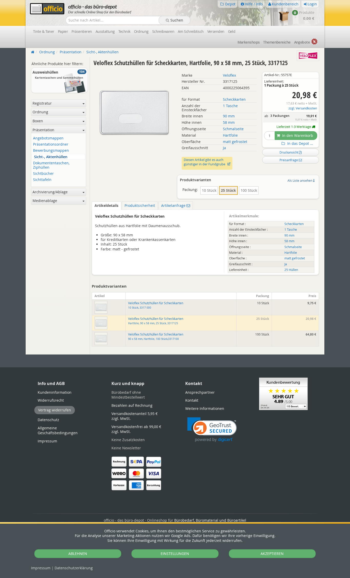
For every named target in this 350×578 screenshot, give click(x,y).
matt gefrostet (235, 141)
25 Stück (228, 190)
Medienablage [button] (45, 200)
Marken (249, 42)
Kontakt (191, 400)
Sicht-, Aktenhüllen (50, 157)
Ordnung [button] (40, 111)
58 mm (229, 122)
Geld (231, 31)
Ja (224, 147)
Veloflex (229, 75)
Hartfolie (230, 135)
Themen (276, 42)
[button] (212, 430)
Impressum (40, 567)
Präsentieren (81, 31)
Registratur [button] (42, 103)
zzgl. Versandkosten (303, 108)
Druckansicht (289, 152)
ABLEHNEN (77, 553)
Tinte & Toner (43, 31)
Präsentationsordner (50, 144)
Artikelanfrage (174, 205)
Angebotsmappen (48, 138)
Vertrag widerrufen (54, 410)
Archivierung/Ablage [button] (50, 191)
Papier (63, 31)
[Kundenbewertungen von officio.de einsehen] (283, 393)
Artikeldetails (106, 205)
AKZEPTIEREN (272, 553)
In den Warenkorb (297, 135)
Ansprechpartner (200, 392)
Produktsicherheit (140, 205)
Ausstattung (105, 31)
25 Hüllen (291, 270)
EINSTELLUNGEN (175, 553)
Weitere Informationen (204, 408)
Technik (124, 31)
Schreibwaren (163, 31)
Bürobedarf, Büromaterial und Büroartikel (210, 520)
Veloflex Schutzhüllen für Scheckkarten (155, 321)
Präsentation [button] (43, 129)
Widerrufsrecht (51, 400)
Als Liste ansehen (300, 180)
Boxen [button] (38, 120)
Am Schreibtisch (191, 31)
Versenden (215, 31)
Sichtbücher (43, 173)
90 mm (229, 116)
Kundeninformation (54, 392)
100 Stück (249, 190)
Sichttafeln (42, 180)
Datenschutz (74, 567)
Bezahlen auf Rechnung (131, 405)
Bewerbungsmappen (51, 150)
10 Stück (209, 190)
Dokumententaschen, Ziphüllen (51, 165)
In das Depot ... (299, 143)
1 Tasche (230, 105)
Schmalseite (233, 128)
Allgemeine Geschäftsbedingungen (58, 430)
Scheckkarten (234, 99)
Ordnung (141, 31)
